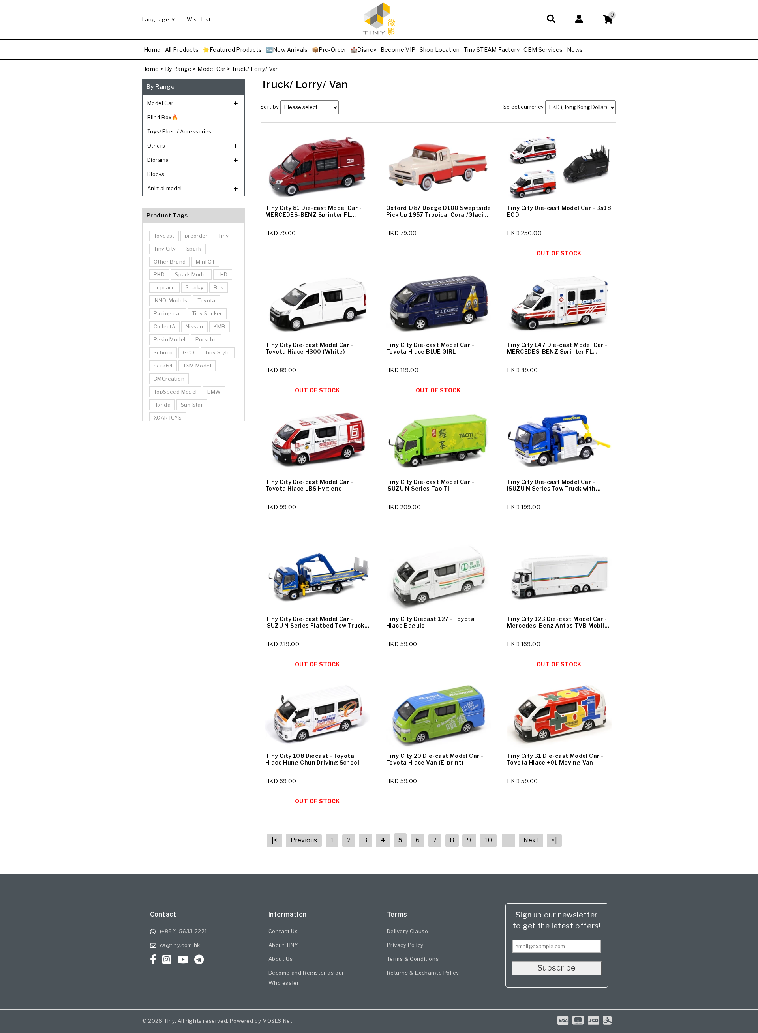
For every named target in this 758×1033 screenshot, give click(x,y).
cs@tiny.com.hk (180, 945)
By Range (178, 69)
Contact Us (283, 931)
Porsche (206, 339)
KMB (219, 326)
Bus (218, 287)
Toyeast (164, 235)
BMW (214, 391)
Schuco (163, 352)
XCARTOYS (168, 417)
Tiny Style (217, 352)
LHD (223, 274)
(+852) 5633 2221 (184, 931)
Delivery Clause (407, 931)
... (508, 840)
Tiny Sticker (207, 313)
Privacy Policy (405, 945)
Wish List (199, 19)
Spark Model (191, 274)
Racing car (168, 313)
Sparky (194, 287)
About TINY (283, 945)
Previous (304, 840)
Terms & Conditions (413, 959)
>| (554, 840)
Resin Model (169, 339)
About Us (280, 959)
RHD (159, 274)
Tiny (223, 235)
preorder (196, 235)
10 (488, 840)
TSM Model (197, 365)
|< (275, 840)
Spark (193, 249)
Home (150, 69)
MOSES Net (277, 1021)
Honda (162, 404)
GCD (188, 352)
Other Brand (170, 262)
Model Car (211, 69)
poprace (164, 287)
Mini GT (205, 262)
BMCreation (169, 378)
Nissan (194, 326)
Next (530, 840)
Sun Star (192, 404)
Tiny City (165, 249)
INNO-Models (170, 300)
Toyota (206, 300)
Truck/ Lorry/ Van (255, 69)
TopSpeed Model (175, 391)
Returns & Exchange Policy (423, 972)
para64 (163, 365)
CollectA (164, 326)
